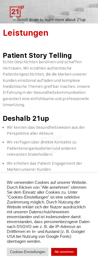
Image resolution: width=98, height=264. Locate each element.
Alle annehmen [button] (64, 251)
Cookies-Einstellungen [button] (27, 252)
